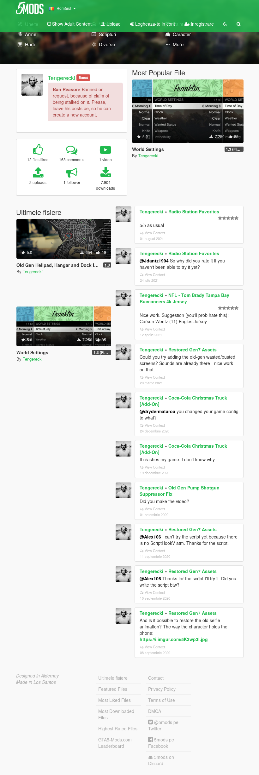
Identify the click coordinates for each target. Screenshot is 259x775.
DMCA (154, 711)
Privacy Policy (162, 689)
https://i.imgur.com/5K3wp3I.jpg (174, 639)
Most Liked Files (114, 700)
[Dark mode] (225, 24)
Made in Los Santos (36, 682)
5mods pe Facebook (161, 742)
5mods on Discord (161, 760)
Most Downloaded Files (116, 714)
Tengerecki (61, 77)
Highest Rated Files (117, 728)
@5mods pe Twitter (163, 725)
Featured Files (112, 689)
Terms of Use (161, 700)
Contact (156, 678)
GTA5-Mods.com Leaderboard (115, 742)
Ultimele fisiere (113, 678)
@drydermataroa (157, 411)
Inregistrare (202, 24)
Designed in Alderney (37, 675)
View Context (155, 232)
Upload (113, 24)
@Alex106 (150, 536)
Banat (83, 77)
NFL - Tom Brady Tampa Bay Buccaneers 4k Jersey (184, 298)
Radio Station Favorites (193, 211)
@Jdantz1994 (154, 260)
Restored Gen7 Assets (192, 349)
